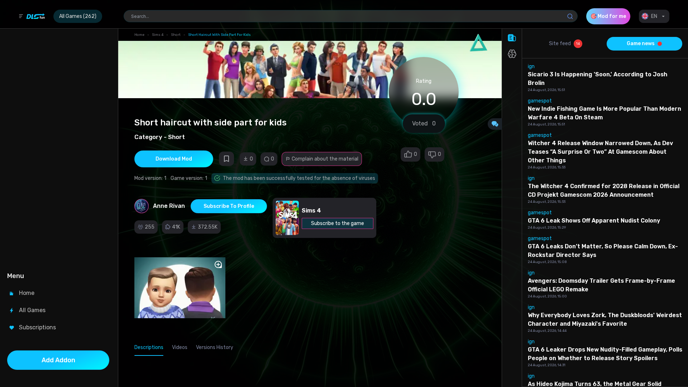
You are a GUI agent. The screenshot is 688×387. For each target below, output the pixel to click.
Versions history (214, 347)
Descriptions (148, 347)
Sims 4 (157, 35)
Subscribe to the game (337, 223)
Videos (179, 347)
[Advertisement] (58, 149)
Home (139, 35)
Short (176, 35)
